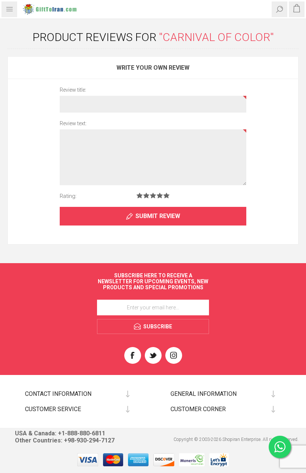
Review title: (73, 90)
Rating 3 (153, 195)
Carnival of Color (216, 37)
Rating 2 (146, 195)
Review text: (73, 123)
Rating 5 (166, 195)
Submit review (157, 216)
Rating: (68, 196)
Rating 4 (159, 195)
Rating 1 (139, 195)
